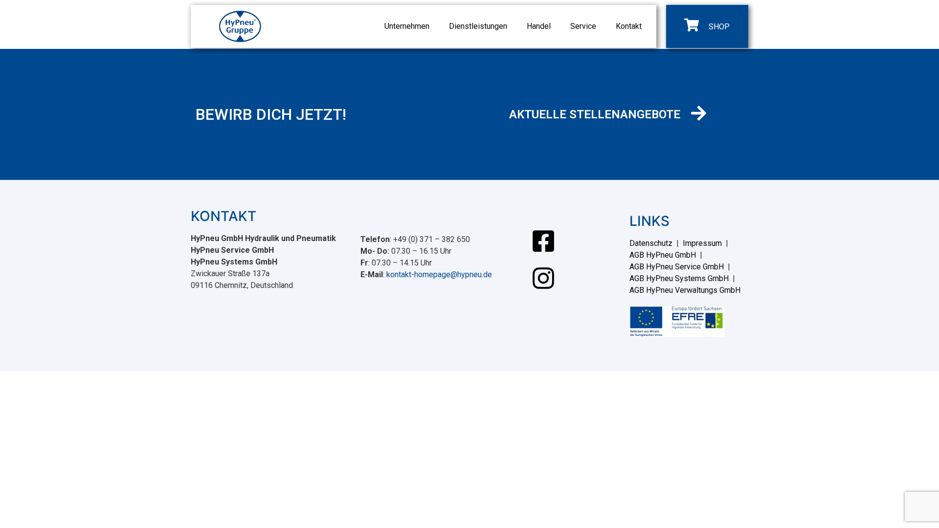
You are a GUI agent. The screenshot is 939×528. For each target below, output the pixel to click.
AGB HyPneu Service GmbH (676, 266)
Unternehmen (406, 26)
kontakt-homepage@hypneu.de (439, 274)
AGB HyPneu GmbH (662, 255)
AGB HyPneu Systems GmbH (679, 278)
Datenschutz (650, 243)
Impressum (702, 243)
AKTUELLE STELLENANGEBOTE (594, 114)
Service (583, 26)
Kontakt (629, 26)
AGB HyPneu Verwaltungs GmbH (684, 290)
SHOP (719, 26)
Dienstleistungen (478, 26)
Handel (539, 26)
